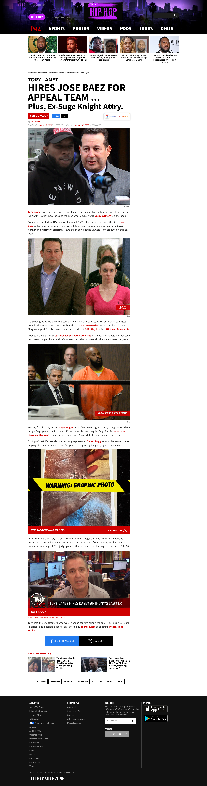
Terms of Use (35, 715)
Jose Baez (55, 681)
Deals (167, 28)
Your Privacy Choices (44, 723)
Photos (81, 28)
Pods (125, 28)
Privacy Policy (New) (38, 711)
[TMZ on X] (34, 5)
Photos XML (34, 762)
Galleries (33, 750)
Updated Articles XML (39, 739)
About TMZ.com (36, 707)
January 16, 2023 (81, 125)
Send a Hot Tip (74, 711)
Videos (104, 28)
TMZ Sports (82, 681)
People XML (34, 758)
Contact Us (72, 707)
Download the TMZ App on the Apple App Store (156, 708)
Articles (32, 727)
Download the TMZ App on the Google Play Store (156, 718)
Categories (34, 743)
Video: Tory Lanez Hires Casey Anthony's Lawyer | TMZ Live (46, 617)
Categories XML (36, 747)
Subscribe (133, 721)
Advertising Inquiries (76, 719)
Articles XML (35, 731)
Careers (70, 715)
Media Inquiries (74, 723)
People (32, 754)
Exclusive (97, 681)
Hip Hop (68, 681)
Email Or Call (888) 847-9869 (60, 17)
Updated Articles (37, 735)
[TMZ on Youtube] (39, 5)
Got (37, 17)
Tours (146, 28)
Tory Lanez (40, 681)
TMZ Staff (35, 121)
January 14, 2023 (44, 125)
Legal (120, 681)
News (35, 28)
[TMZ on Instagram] (44, 5)
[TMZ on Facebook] (30, 5)
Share (64, 640)
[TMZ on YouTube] (120, 734)
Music (109, 681)
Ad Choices (34, 719)
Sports (57, 28)
